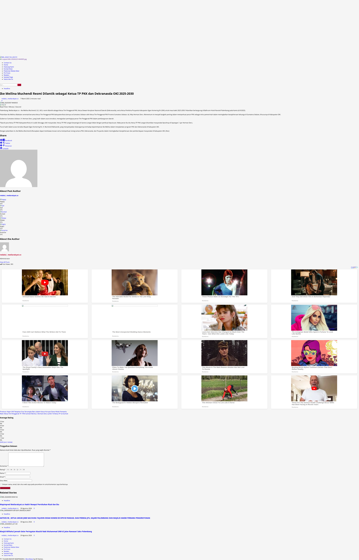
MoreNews (29, 559)
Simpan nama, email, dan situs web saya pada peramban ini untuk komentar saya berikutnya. (35, 484)
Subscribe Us (8, 79)
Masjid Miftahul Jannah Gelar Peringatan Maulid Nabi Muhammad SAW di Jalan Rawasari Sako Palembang (46, 531)
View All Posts (5, 262)
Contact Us (7, 63)
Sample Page (8, 77)
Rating (2, 470)
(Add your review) (6, 442)
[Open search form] (0, 83)
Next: (34, 414)
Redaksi (6, 75)
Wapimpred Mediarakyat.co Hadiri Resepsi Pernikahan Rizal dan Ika (29, 504)
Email (2, 477)
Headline (7, 89)
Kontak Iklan (8, 69)
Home (6, 65)
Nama (2, 473)
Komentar (4, 466)
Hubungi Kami (9, 67)
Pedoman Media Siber (11, 71)
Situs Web (3, 481)
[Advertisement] (56, 28)
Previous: (33, 412)
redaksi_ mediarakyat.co (10, 99)
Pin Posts (7, 73)
